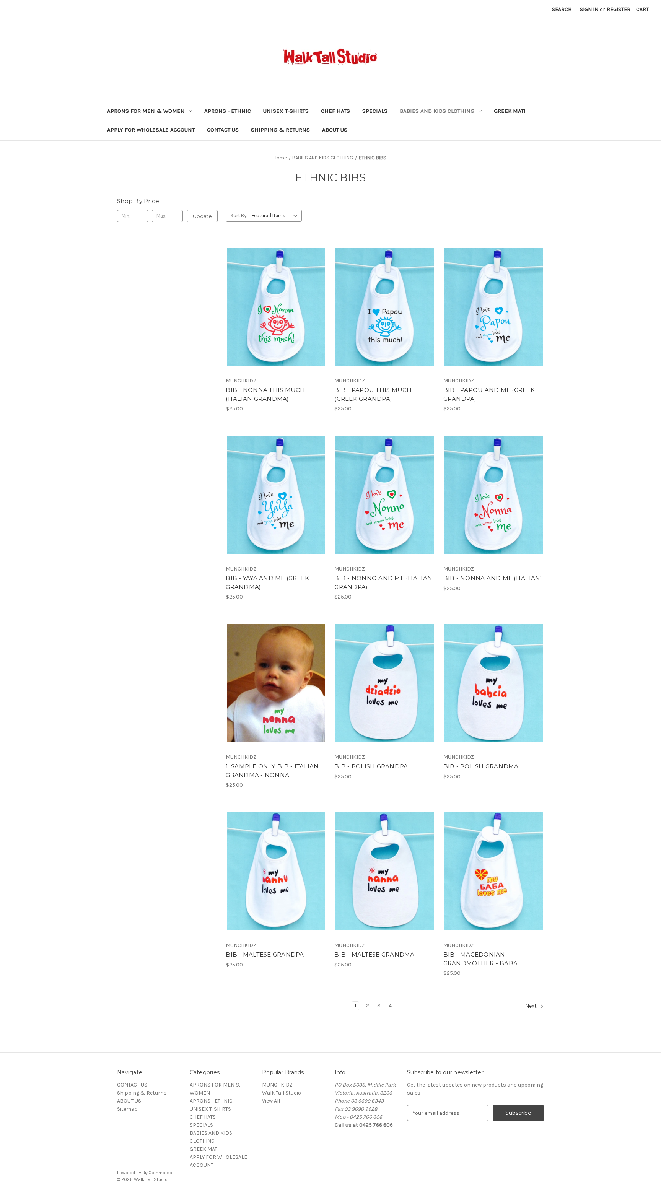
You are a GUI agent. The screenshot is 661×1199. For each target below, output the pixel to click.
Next (531, 1006)
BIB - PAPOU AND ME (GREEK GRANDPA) (489, 394)
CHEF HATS (335, 110)
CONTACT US (223, 129)
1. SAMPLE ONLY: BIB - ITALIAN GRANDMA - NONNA (272, 771)
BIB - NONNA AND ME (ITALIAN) (492, 578)
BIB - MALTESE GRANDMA (374, 954)
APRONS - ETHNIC (227, 110)
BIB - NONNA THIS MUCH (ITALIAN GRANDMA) (265, 394)
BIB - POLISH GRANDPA (371, 766)
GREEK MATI (510, 110)
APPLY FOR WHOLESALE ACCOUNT (151, 129)
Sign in (589, 9)
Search (561, 9)
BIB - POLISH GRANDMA (481, 766)
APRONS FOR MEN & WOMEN (146, 110)
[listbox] (276, 215)
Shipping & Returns (280, 129)
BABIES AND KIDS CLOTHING (437, 110)
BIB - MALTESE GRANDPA (265, 954)
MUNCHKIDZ (277, 1085)
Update (202, 216)
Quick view (269, 293)
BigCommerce (157, 1172)
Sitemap (127, 1109)
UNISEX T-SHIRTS (286, 110)
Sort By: (238, 215)
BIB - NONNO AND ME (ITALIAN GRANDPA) (383, 582)
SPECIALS (374, 110)
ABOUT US (334, 129)
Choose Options (276, 320)
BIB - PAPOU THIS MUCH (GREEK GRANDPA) (373, 394)
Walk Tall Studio (281, 1093)
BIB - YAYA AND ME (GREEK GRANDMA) (267, 582)
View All (271, 1101)
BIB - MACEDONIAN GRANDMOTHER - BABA (480, 959)
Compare (273, 307)
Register (618, 9)
